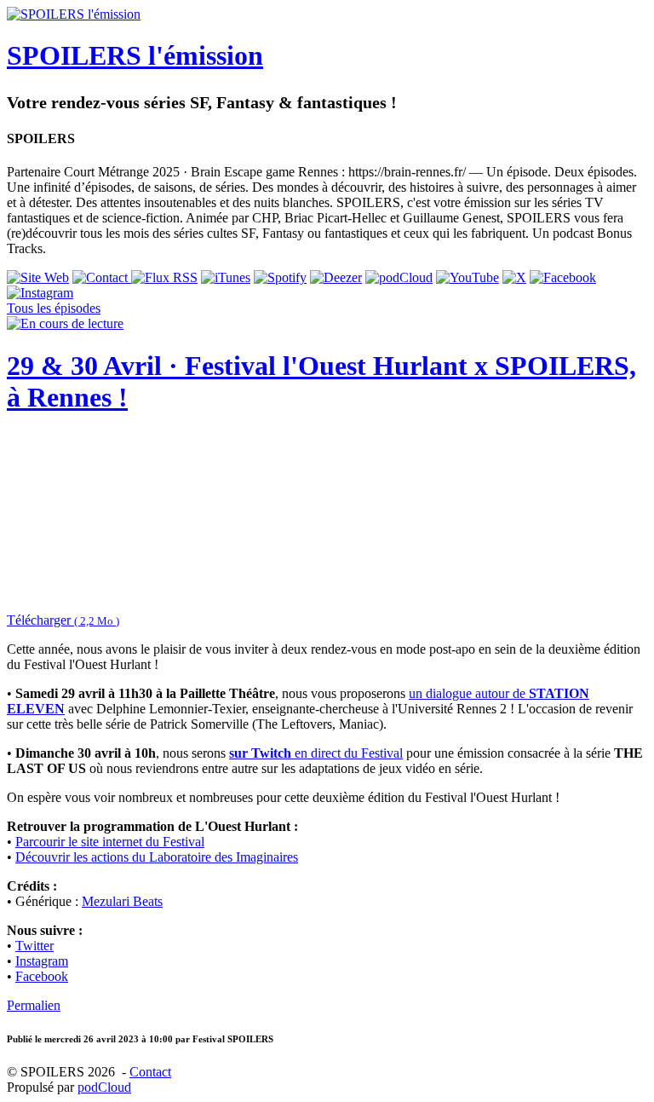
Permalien (33, 1005)
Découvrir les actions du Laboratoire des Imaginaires (156, 857)
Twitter (34, 945)
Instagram (41, 961)
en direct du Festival (316, 753)
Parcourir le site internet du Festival (109, 841)
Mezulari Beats (122, 901)
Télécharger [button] (63, 620)
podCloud (104, 1087)
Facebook (41, 976)
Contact (150, 1071)
